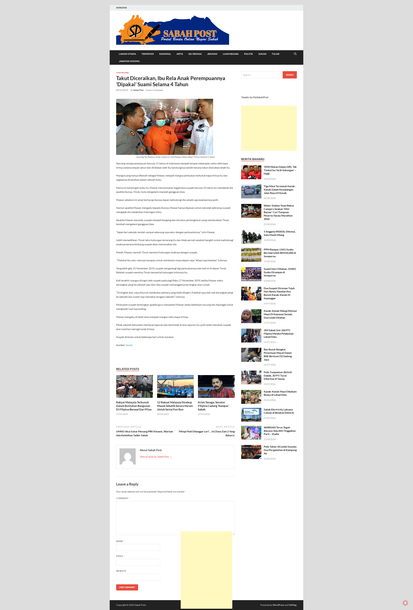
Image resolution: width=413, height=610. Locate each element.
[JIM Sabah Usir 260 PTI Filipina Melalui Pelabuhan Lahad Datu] (251, 330)
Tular (275, 54)
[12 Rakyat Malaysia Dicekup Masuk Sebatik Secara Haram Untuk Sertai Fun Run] (175, 387)
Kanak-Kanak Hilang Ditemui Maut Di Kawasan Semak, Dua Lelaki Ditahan (280, 314)
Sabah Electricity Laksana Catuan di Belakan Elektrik (279, 411)
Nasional (165, 54)
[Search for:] (269, 74)
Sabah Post (138, 90)
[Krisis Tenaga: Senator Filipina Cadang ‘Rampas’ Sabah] (216, 387)
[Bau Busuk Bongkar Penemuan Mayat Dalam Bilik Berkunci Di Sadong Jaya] (251, 349)
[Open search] (295, 54)
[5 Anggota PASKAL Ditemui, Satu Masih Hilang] (251, 231)
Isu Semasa (195, 54)
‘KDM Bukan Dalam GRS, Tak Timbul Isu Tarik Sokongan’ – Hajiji (280, 170)
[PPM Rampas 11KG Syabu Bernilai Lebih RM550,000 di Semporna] (251, 249)
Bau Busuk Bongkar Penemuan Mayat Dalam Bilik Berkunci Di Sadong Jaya (278, 354)
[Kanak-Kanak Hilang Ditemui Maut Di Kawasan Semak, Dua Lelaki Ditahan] (251, 311)
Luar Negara (231, 54)
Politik (248, 54)
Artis (179, 54)
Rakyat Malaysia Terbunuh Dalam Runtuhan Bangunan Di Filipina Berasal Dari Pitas (133, 406)
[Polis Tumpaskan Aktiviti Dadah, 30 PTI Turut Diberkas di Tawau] (251, 372)
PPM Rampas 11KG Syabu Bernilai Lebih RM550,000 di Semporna (280, 253)
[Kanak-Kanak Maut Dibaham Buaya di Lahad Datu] (251, 391)
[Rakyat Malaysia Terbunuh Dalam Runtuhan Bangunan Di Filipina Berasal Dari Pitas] (134, 387)
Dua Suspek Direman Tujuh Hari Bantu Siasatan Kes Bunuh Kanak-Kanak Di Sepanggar (279, 293)
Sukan (262, 54)
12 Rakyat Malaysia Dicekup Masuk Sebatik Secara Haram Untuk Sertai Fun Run (175, 406)
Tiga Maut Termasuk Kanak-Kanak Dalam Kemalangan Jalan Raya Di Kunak (280, 189)
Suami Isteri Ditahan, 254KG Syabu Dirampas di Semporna (280, 272)
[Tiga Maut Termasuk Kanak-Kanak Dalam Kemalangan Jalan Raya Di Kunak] (251, 186)
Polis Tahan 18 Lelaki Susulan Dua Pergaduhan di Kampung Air (280, 450)
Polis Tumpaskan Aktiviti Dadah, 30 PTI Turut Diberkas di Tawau (278, 375)
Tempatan (147, 54)
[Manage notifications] (405, 602)
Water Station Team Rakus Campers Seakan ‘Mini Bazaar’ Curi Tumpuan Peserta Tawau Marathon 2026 (279, 212)
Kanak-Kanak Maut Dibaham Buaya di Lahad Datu (280, 393)
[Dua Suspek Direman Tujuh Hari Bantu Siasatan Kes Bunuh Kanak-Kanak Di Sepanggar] (251, 288)
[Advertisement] (269, 128)
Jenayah (212, 54)
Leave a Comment (154, 90)
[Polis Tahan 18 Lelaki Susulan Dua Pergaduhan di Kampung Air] (251, 446)
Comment (123, 498)
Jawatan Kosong (129, 61)
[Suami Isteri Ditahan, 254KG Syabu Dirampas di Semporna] (251, 269)
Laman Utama (127, 54)
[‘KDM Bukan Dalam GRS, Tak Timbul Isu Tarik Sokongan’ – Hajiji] (251, 167)
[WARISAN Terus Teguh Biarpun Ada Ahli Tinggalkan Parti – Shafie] (251, 427)
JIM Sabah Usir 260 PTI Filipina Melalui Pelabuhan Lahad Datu (279, 333)
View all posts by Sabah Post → (156, 456)
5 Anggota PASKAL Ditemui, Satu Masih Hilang (280, 233)
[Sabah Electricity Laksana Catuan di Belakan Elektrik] (251, 409)
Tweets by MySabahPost (254, 97)
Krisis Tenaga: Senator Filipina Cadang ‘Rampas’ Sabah (213, 406)
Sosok (129, 344)
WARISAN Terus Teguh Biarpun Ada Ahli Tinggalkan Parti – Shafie (280, 431)
